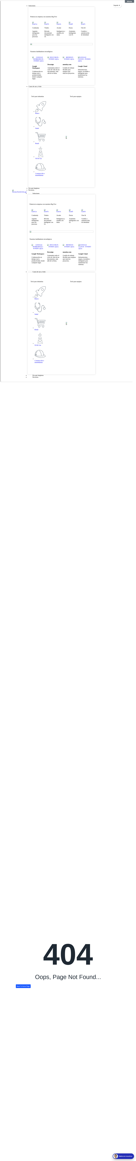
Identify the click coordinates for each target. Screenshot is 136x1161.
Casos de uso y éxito (39, 272)
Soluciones (36, 193)
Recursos (35, 377)
